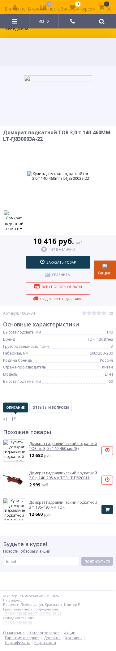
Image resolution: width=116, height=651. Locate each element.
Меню (43, 21)
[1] (84, 313)
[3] (94, 313)
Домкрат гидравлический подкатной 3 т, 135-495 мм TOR (63, 505)
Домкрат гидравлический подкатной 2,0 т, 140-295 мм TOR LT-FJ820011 (63, 475)
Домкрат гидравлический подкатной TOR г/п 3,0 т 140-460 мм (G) (63, 446)
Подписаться (97, 561)
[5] (103, 313)
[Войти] (14, 7)
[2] (89, 313)
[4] (99, 313)
